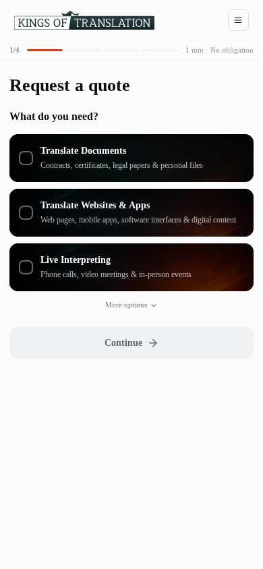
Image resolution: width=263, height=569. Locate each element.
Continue (123, 343)
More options (126, 305)
